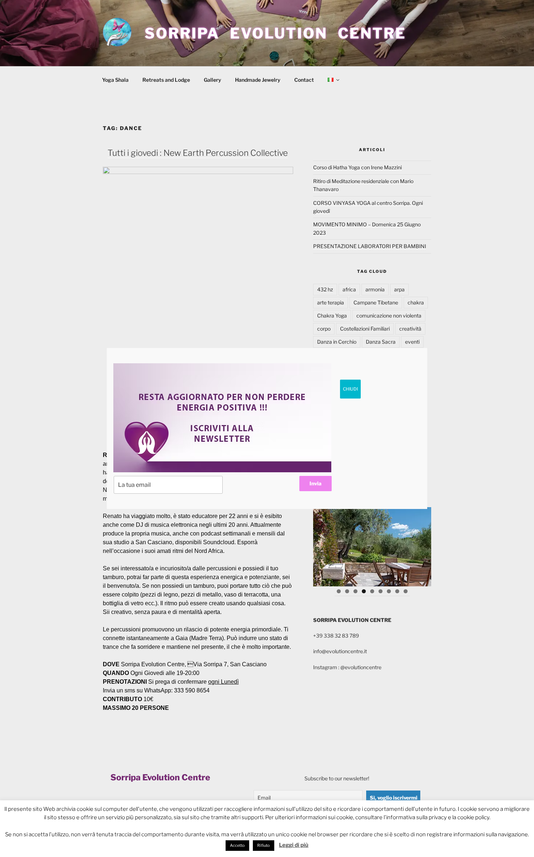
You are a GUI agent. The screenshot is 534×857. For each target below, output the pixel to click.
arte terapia (330, 302)
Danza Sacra (381, 342)
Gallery (212, 80)
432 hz (325, 289)
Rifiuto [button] (263, 845)
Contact (304, 80)
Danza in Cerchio (336, 342)
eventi (412, 342)
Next (422, 544)
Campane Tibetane (375, 302)
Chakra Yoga (332, 315)
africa (349, 289)
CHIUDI (350, 389)
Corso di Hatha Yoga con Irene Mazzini (357, 167)
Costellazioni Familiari (365, 329)
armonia (375, 289)
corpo (324, 329)
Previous (322, 544)
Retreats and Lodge (166, 80)
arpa (399, 289)
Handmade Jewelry (257, 80)
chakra (416, 302)
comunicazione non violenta (388, 315)
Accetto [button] (237, 845)
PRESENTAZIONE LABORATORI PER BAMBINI (369, 246)
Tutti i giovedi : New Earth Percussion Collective (198, 153)
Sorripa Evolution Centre (275, 33)
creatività (410, 329)
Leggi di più (293, 845)
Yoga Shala (115, 80)
